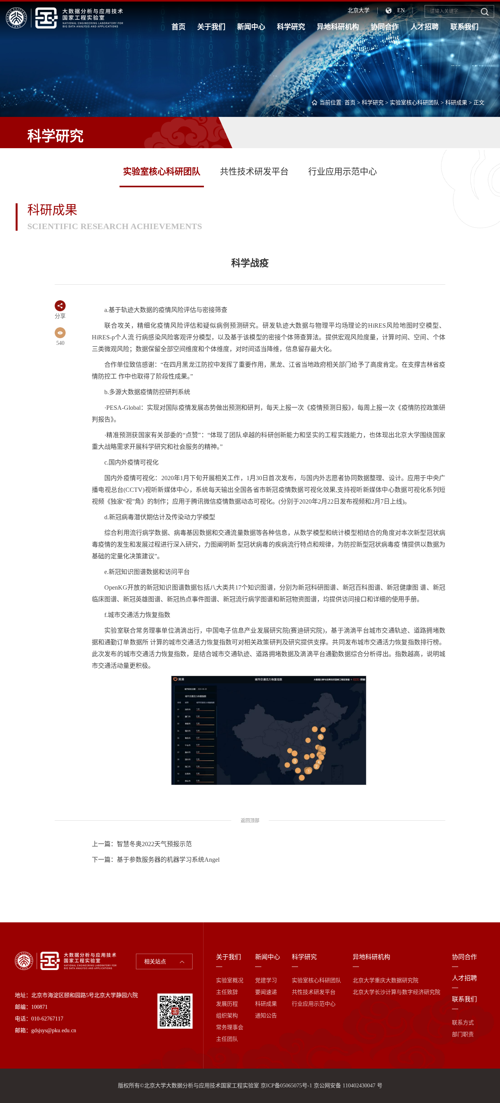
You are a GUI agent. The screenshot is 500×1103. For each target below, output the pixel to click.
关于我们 (211, 27)
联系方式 (463, 1023)
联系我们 (464, 27)
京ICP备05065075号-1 (286, 1086)
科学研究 (291, 27)
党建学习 (266, 980)
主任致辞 (227, 992)
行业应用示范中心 (342, 171)
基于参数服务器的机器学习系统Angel (168, 859)
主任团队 (227, 1039)
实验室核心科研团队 (414, 103)
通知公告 (266, 1016)
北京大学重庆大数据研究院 (385, 980)
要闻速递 (266, 992)
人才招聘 (425, 27)
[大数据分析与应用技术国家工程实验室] (64, 17)
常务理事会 (229, 1027)
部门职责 (463, 1034)
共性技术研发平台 (254, 171)
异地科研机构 (338, 27)
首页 (178, 27)
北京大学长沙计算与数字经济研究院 (396, 992)
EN (401, 10)
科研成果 (456, 103)
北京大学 (359, 10)
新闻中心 (251, 27)
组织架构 (227, 1016)
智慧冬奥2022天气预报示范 (154, 844)
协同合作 (385, 27)
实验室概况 (229, 980)
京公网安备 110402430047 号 (348, 1086)
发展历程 (227, 1004)
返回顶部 (250, 820)
